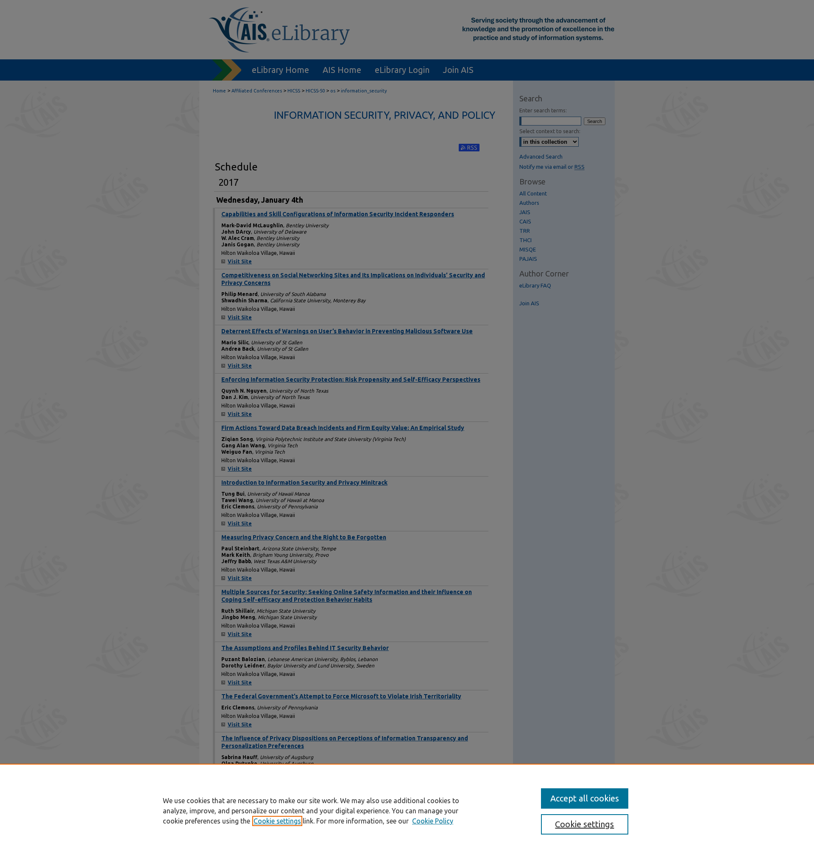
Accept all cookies (584, 798)
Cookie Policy (432, 821)
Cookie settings (277, 821)
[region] (407, 810)
